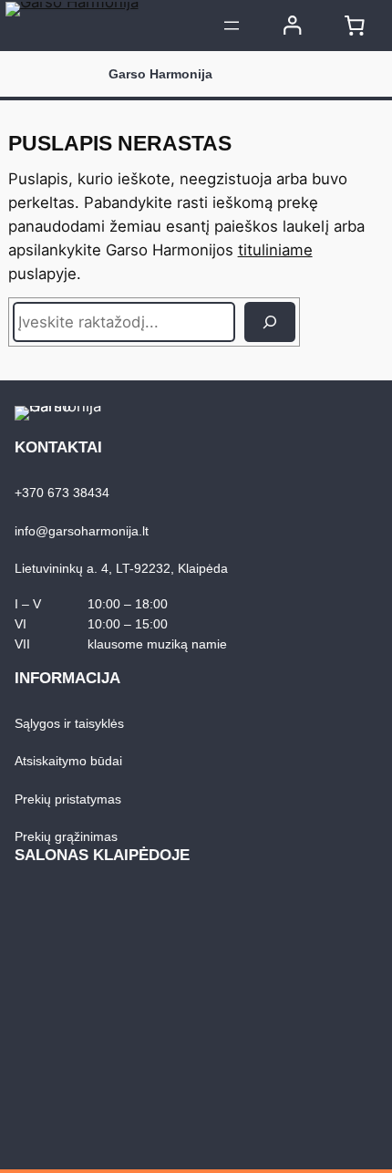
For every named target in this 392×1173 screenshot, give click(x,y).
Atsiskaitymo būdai (68, 760)
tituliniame (275, 250)
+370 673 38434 (62, 492)
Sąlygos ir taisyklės (69, 723)
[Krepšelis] (354, 25)
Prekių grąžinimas (66, 836)
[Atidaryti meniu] (231, 25)
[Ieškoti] (269, 322)
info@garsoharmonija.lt (82, 531)
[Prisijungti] (293, 25)
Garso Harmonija (160, 74)
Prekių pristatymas (68, 799)
